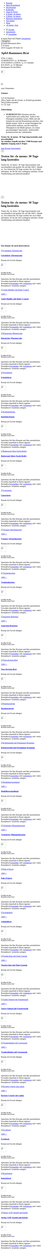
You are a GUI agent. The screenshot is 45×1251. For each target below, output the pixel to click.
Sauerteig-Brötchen (9, 626)
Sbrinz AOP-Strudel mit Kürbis (14, 1218)
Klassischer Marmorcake (11, 338)
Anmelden (14, 283)
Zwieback (5, 1139)
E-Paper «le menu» (13, 14)
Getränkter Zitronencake (11, 255)
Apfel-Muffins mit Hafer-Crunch (15, 299)
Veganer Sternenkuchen (11, 539)
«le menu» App (12, 25)
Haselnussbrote (7, 708)
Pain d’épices (6, 878)
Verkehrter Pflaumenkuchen (13, 835)
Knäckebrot (6, 1178)
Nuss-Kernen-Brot (9, 669)
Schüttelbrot (6, 922)
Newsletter (10, 21)
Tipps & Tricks (12, 12)
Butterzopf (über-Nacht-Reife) (13, 456)
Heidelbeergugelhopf (9, 791)
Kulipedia (10, 10)
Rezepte (9, 3)
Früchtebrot (6, 377)
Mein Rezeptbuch (13, 5)
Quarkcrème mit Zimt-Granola (14, 965)
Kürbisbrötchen (7, 417)
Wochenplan (11, 7)
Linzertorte (6, 495)
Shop (8, 23)
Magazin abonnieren (14, 19)
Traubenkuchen (8, 582)
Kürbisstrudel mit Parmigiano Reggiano (18, 748)
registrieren (27, 283)
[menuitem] (25, 3)
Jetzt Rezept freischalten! (11, 148)
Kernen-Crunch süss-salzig (12, 1095)
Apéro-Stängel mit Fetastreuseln (14, 1009)
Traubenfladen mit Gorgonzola (14, 1052)
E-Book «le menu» (13, 16)
